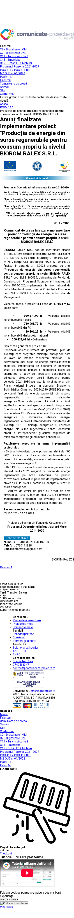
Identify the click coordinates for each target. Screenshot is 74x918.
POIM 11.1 (6, 76)
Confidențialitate (23, 634)
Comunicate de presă (13, 83)
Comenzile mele (23, 627)
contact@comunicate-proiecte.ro (34, 668)
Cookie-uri (19, 637)
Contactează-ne (23, 661)
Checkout (6, 853)
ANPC (16, 654)
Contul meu (7, 93)
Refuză (4, 899)
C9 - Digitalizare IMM (13, 49)
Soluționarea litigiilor (25, 647)
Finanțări (5, 80)
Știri (2, 90)
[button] (6, 906)
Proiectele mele (23, 623)
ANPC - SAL (20, 651)
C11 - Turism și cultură (14, 56)
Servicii (4, 87)
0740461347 (21, 664)
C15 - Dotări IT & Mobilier (16, 63)
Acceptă (13, 899)
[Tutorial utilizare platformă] (0, 43)
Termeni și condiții (24, 641)
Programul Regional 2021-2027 (19, 66)
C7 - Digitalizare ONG (13, 53)
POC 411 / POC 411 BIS (15, 70)
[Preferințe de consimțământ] (14, 903)
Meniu (4, 714)
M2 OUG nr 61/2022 (12, 73)
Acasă (4, 104)
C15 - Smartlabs (10, 59)
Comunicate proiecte (42, 691)
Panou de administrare (27, 620)
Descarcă (6, 567)
